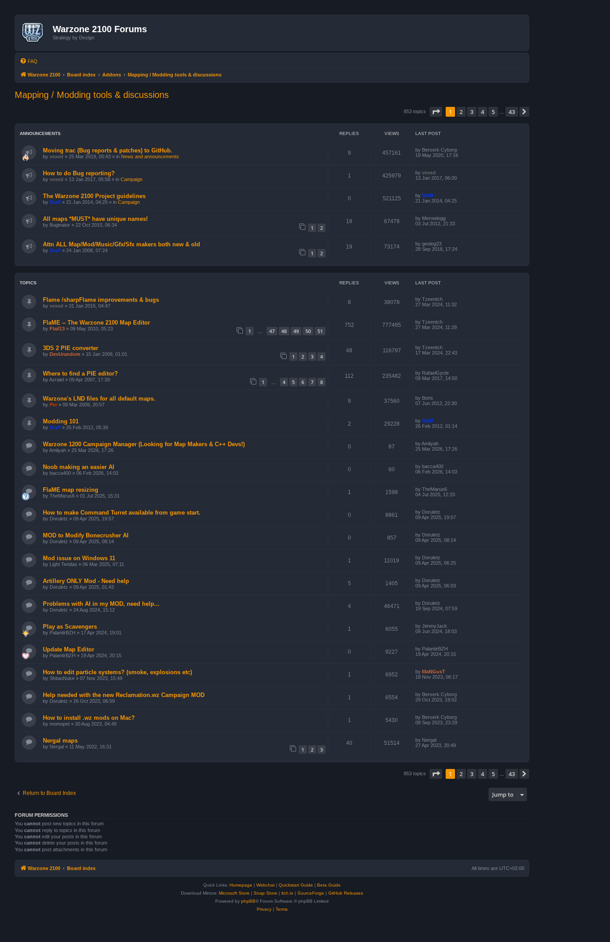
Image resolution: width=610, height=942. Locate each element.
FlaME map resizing (70, 489)
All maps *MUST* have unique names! (95, 218)
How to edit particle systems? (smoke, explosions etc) (117, 672)
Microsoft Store (234, 893)
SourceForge (310, 893)
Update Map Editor (68, 649)
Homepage (241, 885)
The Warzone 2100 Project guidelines (94, 196)
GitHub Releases (345, 893)
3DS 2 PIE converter (70, 348)
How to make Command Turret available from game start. (122, 512)
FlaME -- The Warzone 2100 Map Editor (96, 322)
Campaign (131, 179)
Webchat (265, 885)
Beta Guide (329, 885)
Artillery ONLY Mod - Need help (86, 581)
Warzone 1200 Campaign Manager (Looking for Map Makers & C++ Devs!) (144, 444)
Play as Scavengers (70, 626)
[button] (436, 112)
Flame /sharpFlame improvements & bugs (101, 299)
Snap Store (265, 893)
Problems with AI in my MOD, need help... (101, 603)
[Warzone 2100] (35, 32)
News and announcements (150, 156)
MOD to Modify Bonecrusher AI (86, 535)
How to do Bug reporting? (79, 173)
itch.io (287, 893)
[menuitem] (29, 61)
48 (284, 331)
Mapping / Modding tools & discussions (92, 95)
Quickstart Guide (296, 885)
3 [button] (471, 112)
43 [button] (512, 112)
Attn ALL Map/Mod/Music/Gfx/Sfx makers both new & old (121, 244)
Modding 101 (61, 421)
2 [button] (461, 112)
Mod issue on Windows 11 (79, 558)
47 (272, 331)
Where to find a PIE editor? (80, 373)
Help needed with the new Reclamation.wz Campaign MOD (124, 695)
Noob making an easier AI (78, 467)
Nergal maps (60, 740)
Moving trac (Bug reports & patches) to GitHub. (107, 150)
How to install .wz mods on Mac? (89, 717)
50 (308, 331)
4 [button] (482, 112)
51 (320, 331)
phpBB (248, 901)
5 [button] (493, 112)
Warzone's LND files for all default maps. (99, 398)
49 (296, 331)
